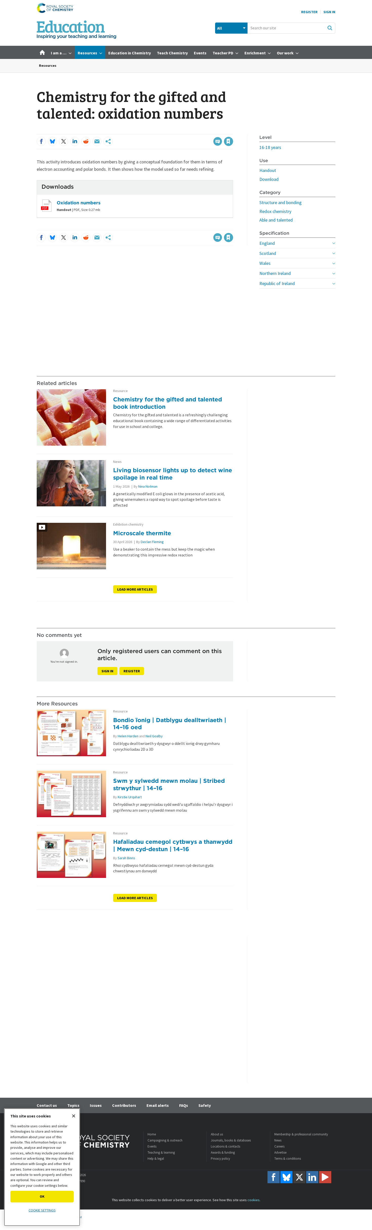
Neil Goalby (154, 736)
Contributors (124, 1105)
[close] (232, 131)
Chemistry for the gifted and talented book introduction (167, 403)
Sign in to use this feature (209, 131)
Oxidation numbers (78, 203)
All (219, 28)
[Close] (73, 1115)
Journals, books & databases (231, 1140)
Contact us (47, 1105)
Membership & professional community (301, 1134)
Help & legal (156, 1158)
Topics (73, 1105)
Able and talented (276, 220)
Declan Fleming (152, 542)
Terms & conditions (287, 1158)
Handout (267, 170)
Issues (96, 1105)
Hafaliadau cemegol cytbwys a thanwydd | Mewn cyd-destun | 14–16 (172, 845)
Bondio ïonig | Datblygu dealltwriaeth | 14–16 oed (169, 723)
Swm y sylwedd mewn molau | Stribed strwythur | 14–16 (169, 784)
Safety (204, 1105)
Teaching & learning (161, 1152)
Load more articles (135, 589)
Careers (279, 1146)
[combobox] (291, 28)
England (267, 243)
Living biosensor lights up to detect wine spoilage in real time (172, 473)
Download (269, 179)
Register (309, 12)
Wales (265, 263)
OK (42, 1196)
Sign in (107, 671)
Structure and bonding (280, 202)
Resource (120, 391)
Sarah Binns (126, 858)
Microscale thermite (142, 533)
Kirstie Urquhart (130, 797)
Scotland (267, 253)
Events (152, 1146)
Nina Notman (147, 486)
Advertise (280, 1152)
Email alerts (158, 1105)
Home (152, 1134)
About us (217, 1134)
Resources (47, 65)
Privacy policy (220, 1158)
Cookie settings (42, 1210)
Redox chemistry (275, 211)
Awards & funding (223, 1152)
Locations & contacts (225, 1146)
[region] (42, 1167)
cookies (253, 1200)
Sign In (329, 12)
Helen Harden (128, 736)
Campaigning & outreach (165, 1140)
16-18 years (270, 147)
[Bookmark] (228, 141)
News (117, 461)
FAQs (183, 1105)
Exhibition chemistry (128, 524)
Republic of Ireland (277, 283)
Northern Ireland (275, 273)
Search (330, 28)
